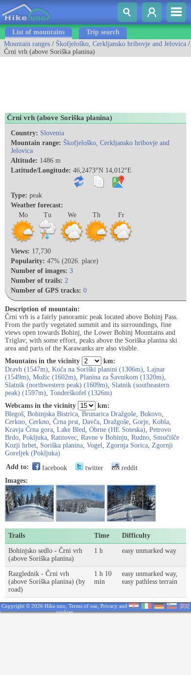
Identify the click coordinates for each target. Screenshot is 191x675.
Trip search (102, 32)
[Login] (152, 12)
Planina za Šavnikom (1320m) (122, 377)
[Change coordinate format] (81, 185)
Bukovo (151, 414)
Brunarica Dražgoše (109, 414)
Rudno (140, 437)
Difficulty (136, 535)
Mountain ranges (27, 44)
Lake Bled (71, 429)
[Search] (127, 12)
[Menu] (176, 12)
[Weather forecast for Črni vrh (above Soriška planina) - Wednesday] (72, 241)
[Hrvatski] (134, 606)
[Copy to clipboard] (101, 185)
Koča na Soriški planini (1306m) (97, 369)
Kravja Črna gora (29, 429)
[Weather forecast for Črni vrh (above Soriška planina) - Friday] (121, 241)
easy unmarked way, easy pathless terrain (150, 577)
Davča (90, 421)
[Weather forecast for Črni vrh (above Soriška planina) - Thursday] (96, 241)
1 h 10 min (103, 577)
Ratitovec (64, 437)
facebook (53, 468)
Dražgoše (116, 421)
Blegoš (14, 414)
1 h (98, 550)
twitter (93, 468)
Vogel (94, 445)
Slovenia (52, 133)
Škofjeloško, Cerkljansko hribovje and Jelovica (121, 44)
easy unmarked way (149, 550)
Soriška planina (61, 445)
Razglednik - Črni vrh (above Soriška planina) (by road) (46, 581)
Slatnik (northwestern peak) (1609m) (56, 385)
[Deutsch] (159, 606)
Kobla (160, 421)
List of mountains (38, 32)
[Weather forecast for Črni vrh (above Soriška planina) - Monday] (23, 241)
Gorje (140, 421)
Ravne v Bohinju (104, 437)
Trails (16, 535)
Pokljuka (35, 437)
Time (101, 535)
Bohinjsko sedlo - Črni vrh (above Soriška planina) (45, 554)
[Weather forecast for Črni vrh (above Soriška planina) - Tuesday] (47, 241)
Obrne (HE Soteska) (117, 429)
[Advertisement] (78, 81)
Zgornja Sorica (127, 445)
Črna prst (65, 421)
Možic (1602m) (54, 377)
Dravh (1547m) (26, 369)
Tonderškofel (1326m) (81, 393)
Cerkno (15, 421)
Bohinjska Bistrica (52, 414)
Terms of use (83, 606)
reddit (128, 468)
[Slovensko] (172, 606)
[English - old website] (185, 606)
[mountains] (26, 22)
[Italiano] (146, 606)
